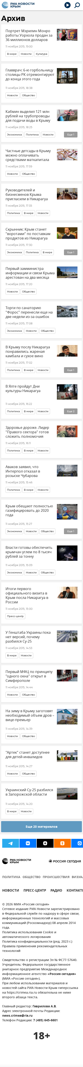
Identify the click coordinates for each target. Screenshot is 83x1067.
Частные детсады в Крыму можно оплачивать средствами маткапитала (28, 155)
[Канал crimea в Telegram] (10, 843)
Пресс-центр (15, 616)
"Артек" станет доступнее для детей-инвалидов (28, 754)
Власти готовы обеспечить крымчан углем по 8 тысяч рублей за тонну (29, 552)
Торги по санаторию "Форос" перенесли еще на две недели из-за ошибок (29, 312)
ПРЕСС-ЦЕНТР (34, 891)
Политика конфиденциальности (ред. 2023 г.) (37, 941)
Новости (26, 53)
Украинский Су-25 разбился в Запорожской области (29, 792)
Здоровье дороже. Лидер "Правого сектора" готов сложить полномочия (27, 432)
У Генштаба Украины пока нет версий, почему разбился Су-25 (28, 637)
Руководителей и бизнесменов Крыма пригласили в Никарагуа (27, 194)
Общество (28, 95)
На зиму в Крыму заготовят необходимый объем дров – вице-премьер (30, 715)
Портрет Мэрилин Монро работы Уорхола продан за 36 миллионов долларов (29, 35)
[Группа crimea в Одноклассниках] (62, 843)
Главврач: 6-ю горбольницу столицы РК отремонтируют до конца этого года (30, 74)
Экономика (14, 134)
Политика (32, 134)
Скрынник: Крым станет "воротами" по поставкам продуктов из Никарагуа (28, 234)
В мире (12, 53)
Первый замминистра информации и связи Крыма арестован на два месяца (30, 273)
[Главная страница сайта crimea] (18, 5)
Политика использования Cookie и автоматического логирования (29, 935)
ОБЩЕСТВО (32, 877)
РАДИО (56, 891)
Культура (41, 53)
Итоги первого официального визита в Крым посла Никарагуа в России (27, 595)
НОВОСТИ (10, 891)
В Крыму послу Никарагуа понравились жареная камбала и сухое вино (28, 351)
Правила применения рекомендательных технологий (34, 949)
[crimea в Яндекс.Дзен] (45, 843)
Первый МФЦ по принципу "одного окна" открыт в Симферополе (29, 676)
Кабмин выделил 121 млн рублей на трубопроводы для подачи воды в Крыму (28, 116)
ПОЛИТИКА (11, 877)
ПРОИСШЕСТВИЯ (56, 877)
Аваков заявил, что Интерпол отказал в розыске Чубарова (23, 471)
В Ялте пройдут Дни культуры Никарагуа (23, 388)
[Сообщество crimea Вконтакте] (27, 843)
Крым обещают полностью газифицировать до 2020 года (29, 510)
